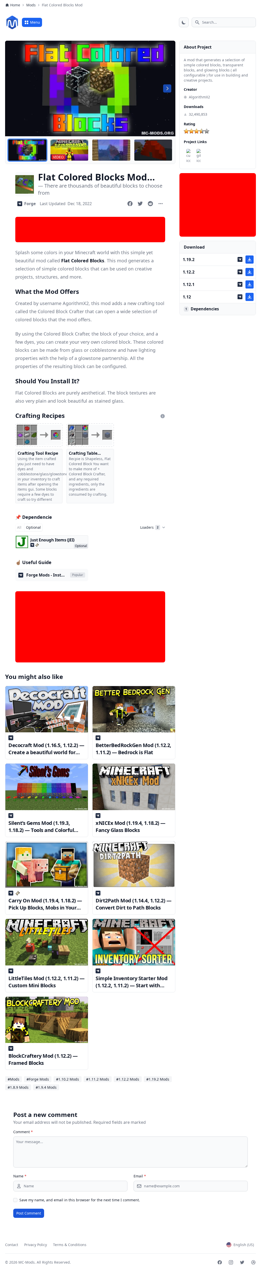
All (19, 527)
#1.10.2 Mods (67, 1079)
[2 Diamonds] (191, 131)
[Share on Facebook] (130, 203)
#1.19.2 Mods (157, 1079)
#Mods (13, 1079)
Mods (31, 5)
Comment (23, 1131)
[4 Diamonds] (201, 131)
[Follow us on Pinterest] (253, 1262)
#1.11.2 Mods (97, 1079)
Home (15, 5)
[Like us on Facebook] (219, 1262)
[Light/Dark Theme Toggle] (184, 22)
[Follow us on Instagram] (230, 1262)
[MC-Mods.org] (12, 22)
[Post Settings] (160, 203)
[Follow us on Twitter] (242, 1262)
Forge (30, 203)
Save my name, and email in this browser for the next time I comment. (79, 1200)
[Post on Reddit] (150, 203)
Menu (35, 22)
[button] (27, 150)
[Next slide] (167, 88)
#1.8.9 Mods (18, 1087)
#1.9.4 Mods (46, 1087)
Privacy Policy (35, 1244)
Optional (33, 527)
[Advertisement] (90, 229)
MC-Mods (26, 1262)
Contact (11, 1244)
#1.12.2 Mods (127, 1079)
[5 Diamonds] (206, 131)
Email (140, 1176)
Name (20, 1176)
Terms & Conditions (69, 1244)
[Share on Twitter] (140, 203)
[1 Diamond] (186, 131)
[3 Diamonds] (196, 131)
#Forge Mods (38, 1079)
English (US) (243, 1244)
